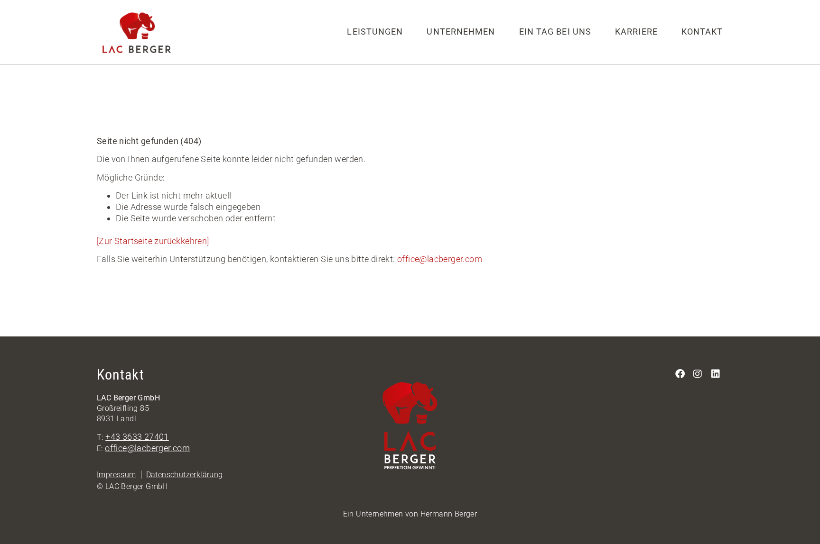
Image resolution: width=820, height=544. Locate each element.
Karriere (636, 31)
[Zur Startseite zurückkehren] (153, 241)
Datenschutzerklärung (184, 474)
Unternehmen (461, 31)
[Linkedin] (715, 373)
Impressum (116, 474)
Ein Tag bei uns (555, 31)
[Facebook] (680, 373)
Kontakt (702, 31)
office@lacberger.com (439, 259)
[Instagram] (698, 373)
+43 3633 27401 (137, 437)
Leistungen (375, 31)
